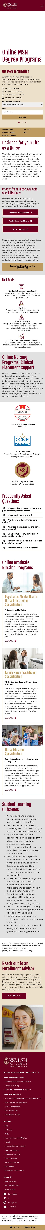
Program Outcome (9, 135)
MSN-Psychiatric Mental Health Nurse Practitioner (23, 1098)
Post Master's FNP (11, 1111)
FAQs (7, 1134)
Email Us (31, 1227)
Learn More (10, 641)
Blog (6, 1126)
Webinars (8, 1130)
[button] (20, 212)
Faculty (8, 1142)
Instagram (12, 1202)
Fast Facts (27, 129)
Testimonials (9, 1166)
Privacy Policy (7, 1220)
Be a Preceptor (10, 1181)
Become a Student (12, 1185)
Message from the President (15, 1146)
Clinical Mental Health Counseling (18, 1082)
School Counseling (12, 1086)
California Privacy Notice (25, 1220)
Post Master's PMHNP (12, 1115)
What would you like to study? (11, 101)
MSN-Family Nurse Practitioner (16, 1103)
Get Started (13, 996)
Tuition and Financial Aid (14, 1170)
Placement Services (12, 1154)
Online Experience (12, 1150)
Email (4, 108)
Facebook (12, 1194)
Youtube (12, 1207)
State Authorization (12, 1162)
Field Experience (11, 1158)
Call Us (16, 1227)
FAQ (24, 132)
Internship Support (8, 132)
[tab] (22, 510)
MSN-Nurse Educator (12, 1107)
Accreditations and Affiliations (16, 1138)
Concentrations (7, 129)
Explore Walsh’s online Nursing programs (22, 267)
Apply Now (9, 1189)
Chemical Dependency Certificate (18, 1090)
